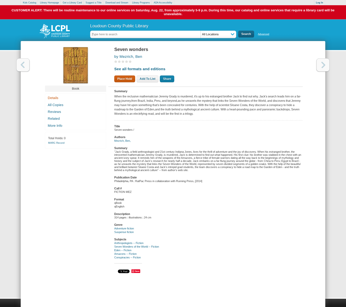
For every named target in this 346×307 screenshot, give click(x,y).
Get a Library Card (72, 2)
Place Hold (124, 78)
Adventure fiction (124, 228)
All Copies (55, 105)
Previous (23, 64)
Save (137, 271)
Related (54, 118)
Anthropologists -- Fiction (128, 243)
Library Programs (141, 2)
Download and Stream (116, 2)
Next (323, 64)
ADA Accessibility (163, 2)
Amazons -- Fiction (125, 253)
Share (167, 78)
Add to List (147, 78)
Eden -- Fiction (122, 250)
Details (53, 98)
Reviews (54, 112)
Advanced (263, 34)
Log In (319, 2)
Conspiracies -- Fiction (127, 257)
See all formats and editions (139, 69)
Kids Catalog (29, 2)
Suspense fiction (124, 232)
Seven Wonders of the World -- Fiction (136, 246)
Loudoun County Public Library (119, 25)
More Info (55, 125)
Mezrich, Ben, (122, 140)
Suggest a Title (93, 2)
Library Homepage (49, 2)
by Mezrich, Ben (128, 56)
